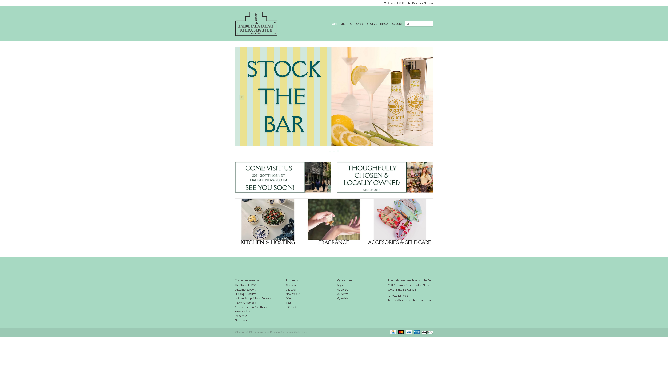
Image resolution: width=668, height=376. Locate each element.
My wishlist (343, 298)
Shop (344, 23)
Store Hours (241, 320)
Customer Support (245, 289)
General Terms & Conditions (251, 307)
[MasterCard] (400, 331)
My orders (342, 289)
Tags (288, 302)
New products (294, 294)
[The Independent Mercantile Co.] (264, 24)
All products (292, 285)
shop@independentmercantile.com (412, 300)
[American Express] (416, 331)
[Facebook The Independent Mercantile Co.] (328, 265)
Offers (289, 298)
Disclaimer (241, 316)
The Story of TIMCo (246, 285)
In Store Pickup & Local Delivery (253, 298)
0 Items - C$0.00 (396, 3)
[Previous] (241, 97)
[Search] (408, 24)
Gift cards (357, 23)
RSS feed (291, 307)
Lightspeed (303, 332)
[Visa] (408, 331)
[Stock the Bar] (334, 96)
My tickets (342, 294)
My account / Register (422, 3)
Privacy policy (242, 311)
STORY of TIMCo (377, 23)
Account (397, 23)
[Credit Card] (393, 331)
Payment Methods (245, 302)
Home (334, 23)
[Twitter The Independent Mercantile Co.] (334, 265)
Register (341, 285)
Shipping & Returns (245, 294)
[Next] (426, 97)
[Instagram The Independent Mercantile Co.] (340, 265)
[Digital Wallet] (426, 331)
